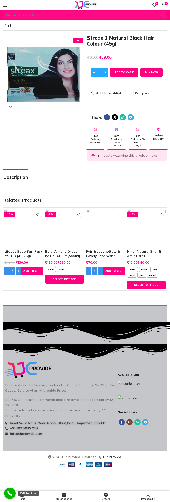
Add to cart (124, 72)
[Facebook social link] (107, 117)
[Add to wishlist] (37, 214)
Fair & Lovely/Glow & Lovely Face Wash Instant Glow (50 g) (103, 256)
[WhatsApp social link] (123, 117)
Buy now (151, 72)
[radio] (51, 269)
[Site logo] (85, 5)
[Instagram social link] (129, 422)
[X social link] (115, 117)
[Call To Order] (10, 493)
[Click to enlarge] (10, 107)
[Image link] (28, 370)
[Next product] (13, 26)
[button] (23, 271)
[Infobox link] (95, 136)
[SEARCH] (162, 15)
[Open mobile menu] (5, 5)
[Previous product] (5, 26)
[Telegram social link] (131, 117)
